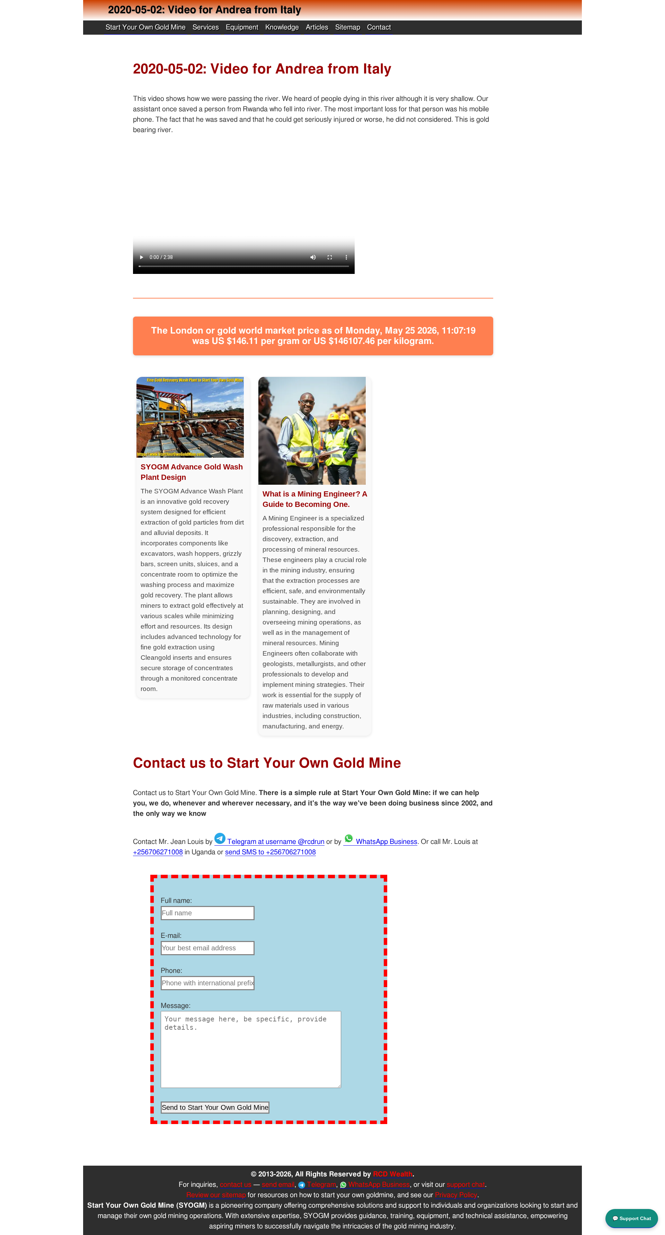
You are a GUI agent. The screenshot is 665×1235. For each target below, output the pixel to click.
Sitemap (347, 27)
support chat (466, 1184)
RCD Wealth (393, 1174)
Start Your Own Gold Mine (146, 27)
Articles (317, 27)
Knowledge (282, 27)
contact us (235, 1184)
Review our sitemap (216, 1195)
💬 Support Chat (631, 1218)
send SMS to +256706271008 (270, 852)
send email (278, 1184)
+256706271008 (158, 852)
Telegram (320, 1184)
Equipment (242, 27)
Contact (379, 27)
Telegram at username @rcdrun (275, 841)
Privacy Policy (456, 1195)
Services (206, 27)
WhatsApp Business (385, 841)
